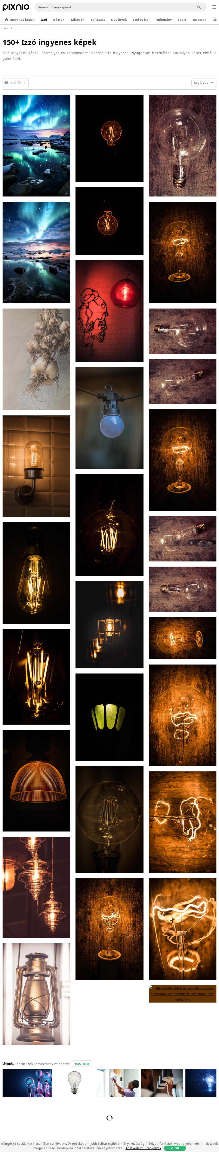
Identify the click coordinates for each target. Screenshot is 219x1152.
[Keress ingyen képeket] (199, 7)
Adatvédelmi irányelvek (143, 1148)
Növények (119, 20)
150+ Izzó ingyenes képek (49, 42)
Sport (182, 20)
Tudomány (163, 20)
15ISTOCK (81, 1064)
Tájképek (78, 20)
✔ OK (175, 1148)
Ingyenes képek (22, 20)
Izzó (44, 20)
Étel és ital (141, 20)
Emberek (199, 20)
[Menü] (214, 7)
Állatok (59, 20)
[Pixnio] (16, 8)
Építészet (98, 20)
